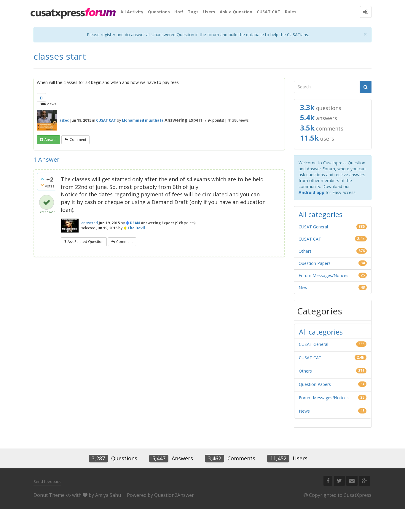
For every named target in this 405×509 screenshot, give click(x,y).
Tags (193, 12)
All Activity (131, 12)
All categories (320, 214)
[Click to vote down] (42, 185)
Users (209, 12)
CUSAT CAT (268, 12)
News (304, 287)
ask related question (85, 241)
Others (305, 251)
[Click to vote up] (42, 179)
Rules (290, 12)
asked (64, 120)
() (41, 97)
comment (78, 139)
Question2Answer (174, 495)
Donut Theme (49, 495)
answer (50, 139)
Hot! (178, 12)
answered (89, 222)
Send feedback (47, 481)
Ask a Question (236, 12)
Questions (159, 12)
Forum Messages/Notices (323, 275)
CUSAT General (313, 227)
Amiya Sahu (108, 495)
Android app (311, 192)
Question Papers (315, 263)
